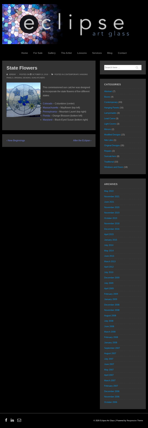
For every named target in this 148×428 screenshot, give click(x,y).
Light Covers (110, 124)
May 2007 (109, 369)
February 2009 (111, 294)
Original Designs (22, 78)
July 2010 (108, 272)
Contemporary (71, 74)
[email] (19, 421)
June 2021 (109, 202)
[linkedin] (13, 421)
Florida (46, 115)
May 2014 (109, 250)
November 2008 (111, 310)
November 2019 (111, 212)
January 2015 (110, 240)
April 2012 (109, 267)
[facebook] (7, 421)
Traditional (109, 161)
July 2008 (108, 321)
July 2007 (108, 359)
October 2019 (110, 218)
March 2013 (109, 261)
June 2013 (109, 256)
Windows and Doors (113, 167)
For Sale (37, 53)
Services (97, 53)
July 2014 (108, 245)
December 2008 (111, 304)
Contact (122, 53)
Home (24, 53)
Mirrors (107, 129)
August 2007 (110, 353)
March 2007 (109, 380)
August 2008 (110, 315)
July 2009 (108, 283)
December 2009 (111, 277)
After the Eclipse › (82, 140)
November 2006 (111, 396)
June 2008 (109, 326)
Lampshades (110, 113)
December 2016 (111, 229)
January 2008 (110, 342)
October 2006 (110, 402)
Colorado (47, 103)
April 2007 (109, 375)
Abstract (108, 91)
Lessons (82, 53)
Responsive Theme (135, 420)
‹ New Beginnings (16, 140)
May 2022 (109, 191)
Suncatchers (38, 78)
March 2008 (109, 331)
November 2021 (111, 196)
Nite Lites (108, 140)
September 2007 (112, 348)
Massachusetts (50, 107)
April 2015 (109, 234)
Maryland (47, 119)
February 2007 (111, 386)
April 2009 (109, 288)
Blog (109, 53)
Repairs (108, 151)
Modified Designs (112, 134)
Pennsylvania (50, 111)
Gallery (52, 53)
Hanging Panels (111, 107)
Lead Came (109, 118)
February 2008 (111, 337)
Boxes (107, 97)
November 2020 (111, 207)
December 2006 (111, 391)
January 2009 (110, 299)
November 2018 (111, 223)
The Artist (66, 53)
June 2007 (109, 364)
